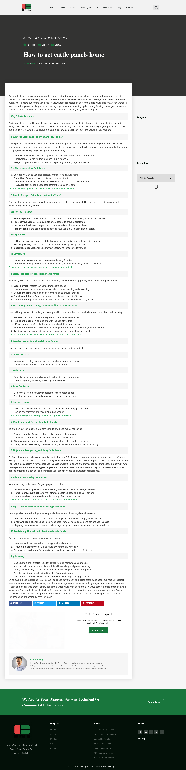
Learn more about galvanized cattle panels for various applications (42, 188)
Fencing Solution (88, 7)
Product (73, 7)
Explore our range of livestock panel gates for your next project (40, 267)
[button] (156, 7)
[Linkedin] (151, 732)
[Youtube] (146, 732)
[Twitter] (156, 732)
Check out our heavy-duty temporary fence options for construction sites (45, 334)
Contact (129, 7)
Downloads (107, 7)
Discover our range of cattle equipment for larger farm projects (40, 415)
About (62, 7)
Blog (119, 7)
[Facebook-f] (140, 732)
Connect (141, 723)
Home (52, 7)
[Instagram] (162, 732)
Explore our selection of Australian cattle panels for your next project (43, 499)
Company (54, 723)
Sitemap (141, 738)
